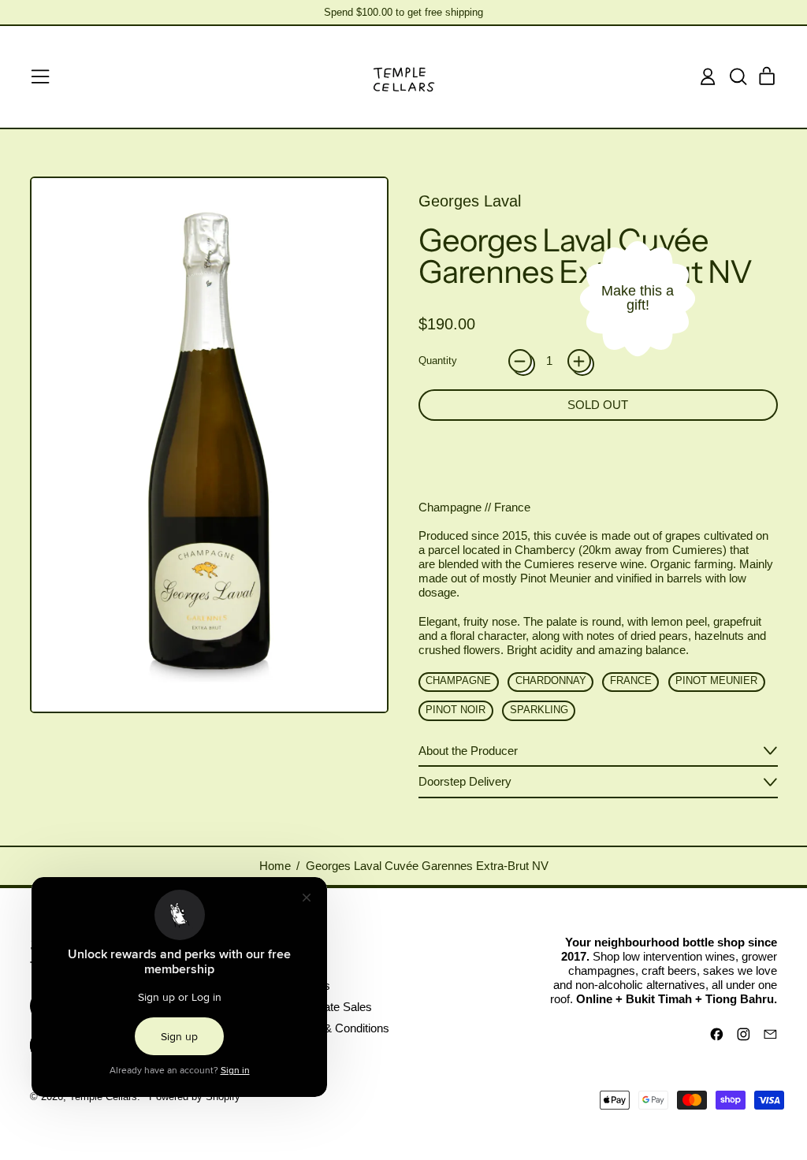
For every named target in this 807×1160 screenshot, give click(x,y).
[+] (579, 361)
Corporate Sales (330, 1006)
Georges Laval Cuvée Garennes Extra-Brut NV (427, 865)
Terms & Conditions (338, 1028)
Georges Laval (469, 201)
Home (275, 865)
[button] (737, 76)
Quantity (437, 360)
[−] (520, 361)
